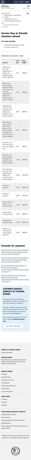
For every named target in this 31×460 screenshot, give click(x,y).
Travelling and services (10, 19)
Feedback (26, 438)
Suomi (16, 2)
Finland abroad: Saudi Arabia (12, 15)
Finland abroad (5, 13)
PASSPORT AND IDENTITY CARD (14, 45)
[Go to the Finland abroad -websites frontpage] (3, 2)
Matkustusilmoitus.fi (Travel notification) (12, 420)
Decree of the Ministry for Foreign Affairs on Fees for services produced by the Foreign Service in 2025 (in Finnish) (15, 260)
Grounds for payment (11, 47)
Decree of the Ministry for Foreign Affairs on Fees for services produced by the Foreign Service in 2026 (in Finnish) (15, 252)
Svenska (21, 2)
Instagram (4, 405)
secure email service (14, 317)
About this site (22, 435)
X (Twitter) (4, 399)
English (6, 17)
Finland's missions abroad (9, 435)
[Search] (24, 6)
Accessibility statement (15, 438)
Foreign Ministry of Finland (8, 414)
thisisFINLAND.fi (6, 423)
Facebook (4, 402)
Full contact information (13, 326)
